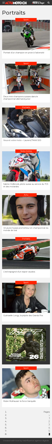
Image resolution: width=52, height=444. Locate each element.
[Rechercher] (49, 2)
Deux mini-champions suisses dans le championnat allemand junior (20, 97)
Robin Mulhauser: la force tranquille (19, 401)
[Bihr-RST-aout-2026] (26, 344)
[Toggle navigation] (4, 3)
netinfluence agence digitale (36, 440)
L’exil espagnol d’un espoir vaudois (19, 272)
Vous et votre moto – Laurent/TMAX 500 (22, 140)
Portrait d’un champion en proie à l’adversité (23, 52)
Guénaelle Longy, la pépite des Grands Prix (23, 315)
